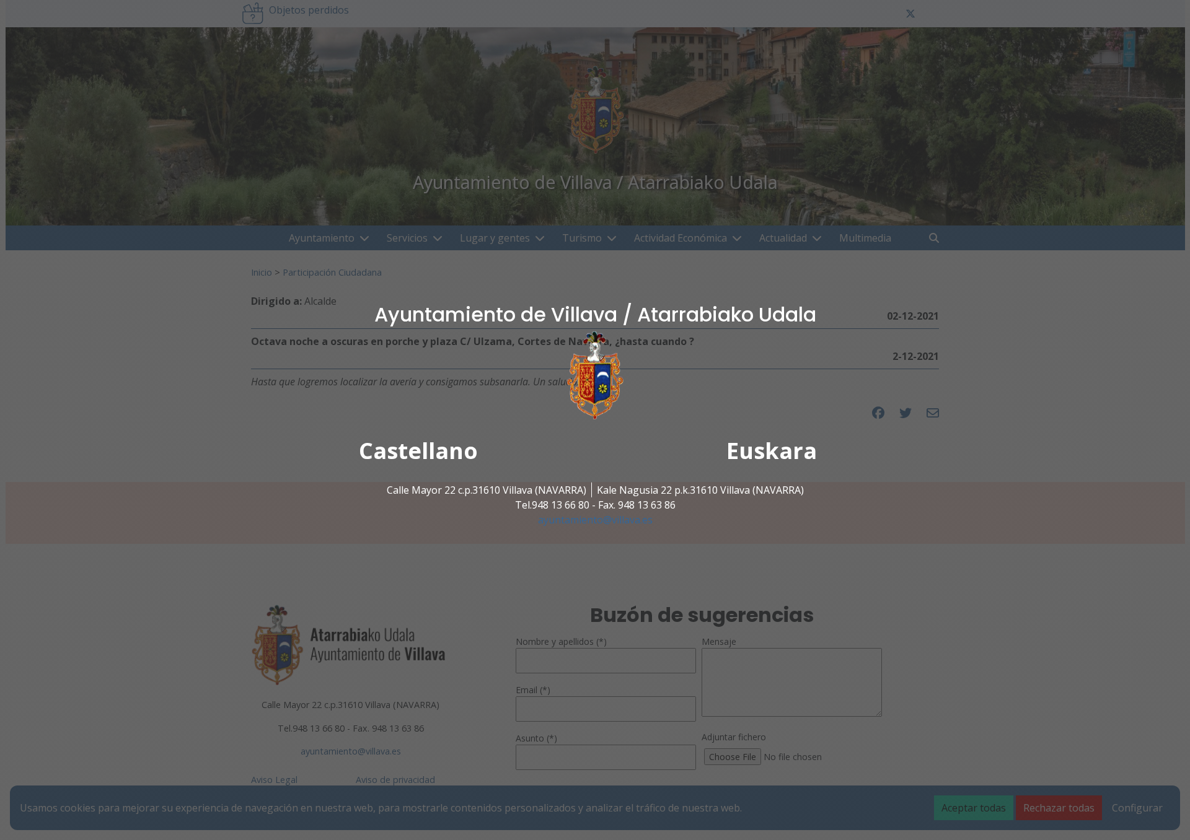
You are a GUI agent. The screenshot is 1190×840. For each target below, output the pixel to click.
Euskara (771, 450)
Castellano (418, 450)
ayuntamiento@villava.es (595, 520)
